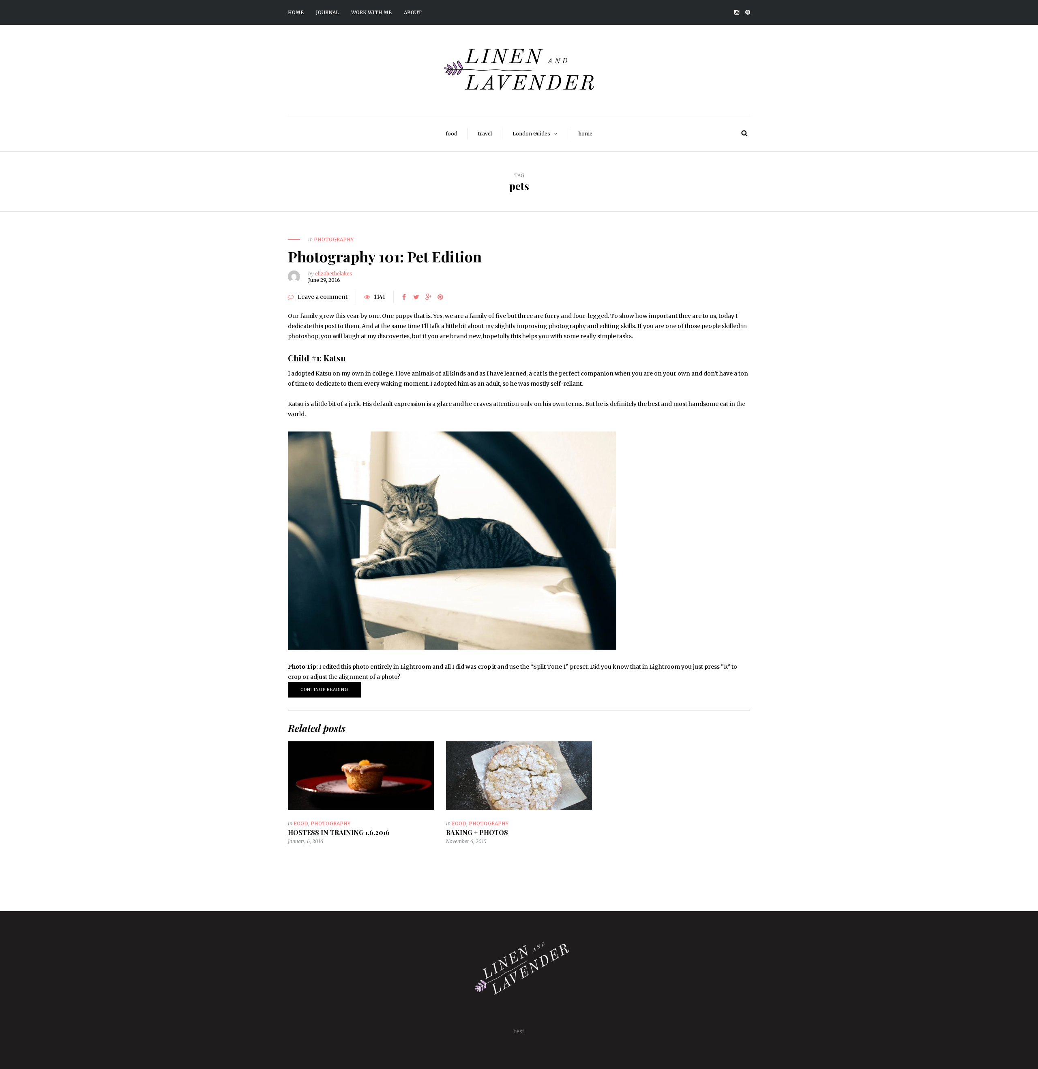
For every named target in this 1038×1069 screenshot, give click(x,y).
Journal (327, 12)
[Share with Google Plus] (428, 297)
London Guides (531, 134)
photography (334, 239)
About (413, 12)
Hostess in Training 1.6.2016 (339, 832)
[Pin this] (440, 297)
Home (296, 12)
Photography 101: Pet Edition (385, 256)
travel (485, 134)
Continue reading (324, 689)
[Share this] (404, 297)
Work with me (371, 12)
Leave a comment (322, 297)
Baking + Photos (477, 832)
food (451, 134)
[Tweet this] (416, 297)
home (585, 134)
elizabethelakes (333, 273)
